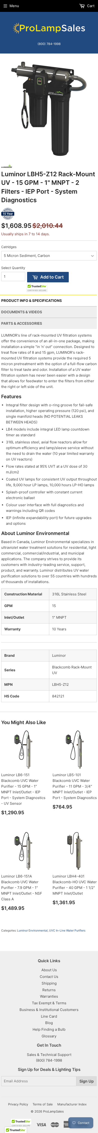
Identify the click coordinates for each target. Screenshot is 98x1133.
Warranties (49, 996)
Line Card (49, 1016)
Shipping (49, 983)
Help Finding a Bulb (49, 1029)
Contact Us (49, 976)
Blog (49, 1022)
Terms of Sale (43, 1104)
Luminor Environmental (32, 930)
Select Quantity (13, 268)
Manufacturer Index (72, 1104)
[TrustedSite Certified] (37, 287)
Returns (49, 990)
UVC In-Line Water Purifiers (67, 930)
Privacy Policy (18, 1104)
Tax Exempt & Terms (49, 1003)
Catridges (8, 247)
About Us (49, 970)
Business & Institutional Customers (49, 1009)
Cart (90, 6)
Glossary (49, 1036)
